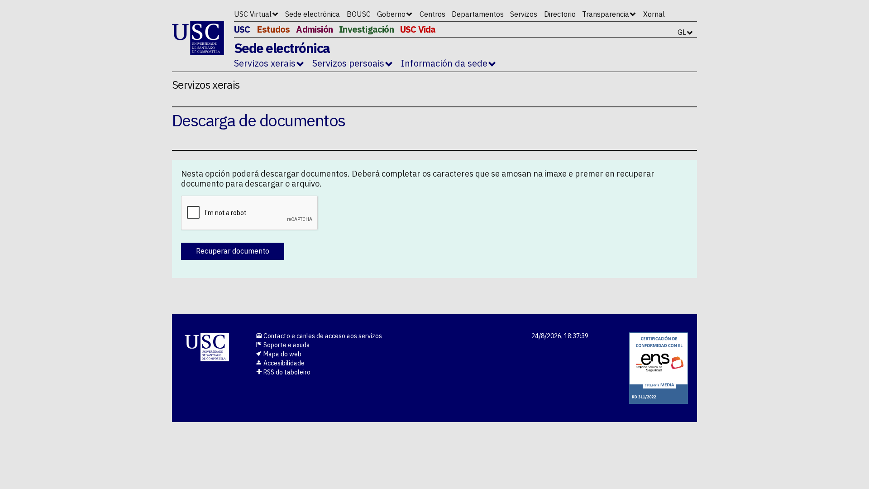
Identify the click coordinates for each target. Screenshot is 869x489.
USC (242, 29)
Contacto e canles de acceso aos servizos (322, 336)
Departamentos (478, 14)
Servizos (523, 14)
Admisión (314, 29)
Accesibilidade (283, 363)
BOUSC (359, 14)
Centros (432, 14)
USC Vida (418, 29)
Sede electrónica (312, 14)
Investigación (366, 29)
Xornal (654, 14)
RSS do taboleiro (286, 372)
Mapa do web (281, 354)
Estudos (273, 29)
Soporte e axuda (286, 345)
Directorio (560, 14)
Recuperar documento (232, 250)
